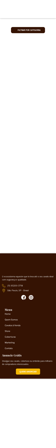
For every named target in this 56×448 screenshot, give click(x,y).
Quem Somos (11, 319)
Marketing (10, 342)
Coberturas (10, 337)
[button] (41, 11)
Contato (9, 348)
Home (8, 314)
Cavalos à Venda (28, 79)
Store (7, 331)
